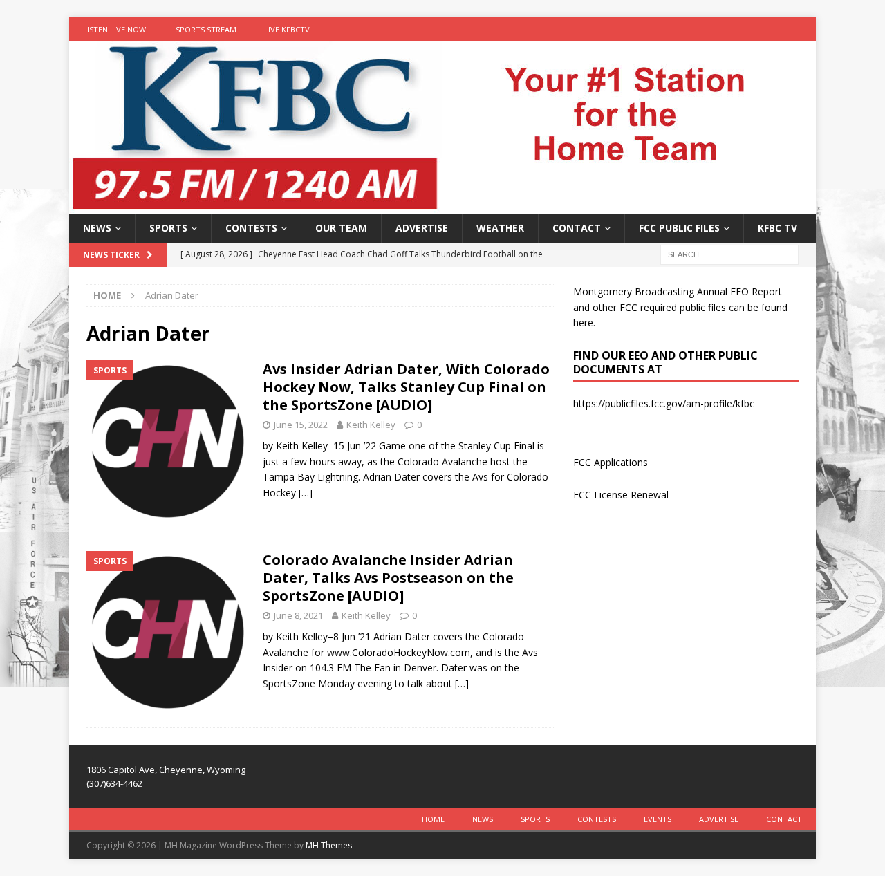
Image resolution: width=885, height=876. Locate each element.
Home (433, 819)
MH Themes (329, 845)
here (583, 322)
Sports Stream (206, 29)
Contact (576, 227)
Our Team (341, 227)
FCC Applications (610, 462)
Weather (500, 227)
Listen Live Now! (115, 29)
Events (657, 819)
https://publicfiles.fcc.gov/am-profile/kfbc (663, 403)
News (97, 227)
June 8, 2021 (298, 615)
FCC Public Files (679, 227)
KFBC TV (777, 227)
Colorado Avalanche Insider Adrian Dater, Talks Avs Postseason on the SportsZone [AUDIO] (388, 577)
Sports (168, 227)
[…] (306, 492)
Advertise (421, 227)
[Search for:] (729, 254)
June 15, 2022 (301, 424)
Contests (251, 227)
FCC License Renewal (621, 494)
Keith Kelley (370, 424)
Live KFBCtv (287, 29)
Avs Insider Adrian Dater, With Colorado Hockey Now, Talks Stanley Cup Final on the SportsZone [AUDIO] (406, 387)
